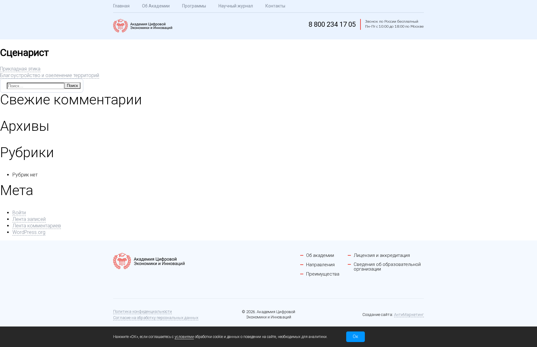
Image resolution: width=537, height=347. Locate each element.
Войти (19, 213)
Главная (121, 5)
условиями (184, 337)
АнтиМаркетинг (409, 314)
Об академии (320, 255)
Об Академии (156, 5)
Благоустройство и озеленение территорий (49, 75)
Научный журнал (235, 5)
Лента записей (29, 219)
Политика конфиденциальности (142, 311)
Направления (320, 265)
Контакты (275, 5)
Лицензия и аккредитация (382, 255)
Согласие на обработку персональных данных (155, 317)
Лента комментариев (36, 226)
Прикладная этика (20, 69)
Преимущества (322, 274)
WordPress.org (28, 232)
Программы (194, 5)
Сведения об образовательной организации (387, 267)
